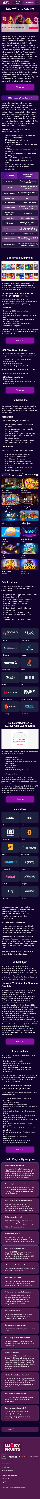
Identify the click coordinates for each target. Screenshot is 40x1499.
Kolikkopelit (32, 474)
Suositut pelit (4, 474)
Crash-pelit (21, 474)
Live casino (13, 474)
